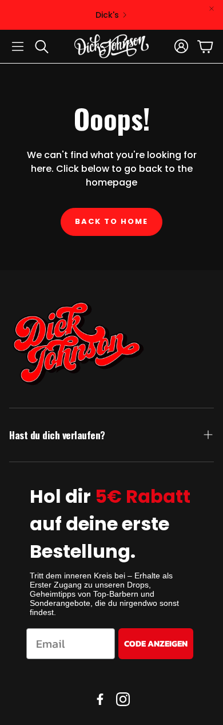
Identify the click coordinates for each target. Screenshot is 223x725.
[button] (17, 46)
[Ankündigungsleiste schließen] (211, 8)
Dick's (107, 15)
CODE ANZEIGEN (156, 643)
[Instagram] (123, 699)
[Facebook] (100, 699)
